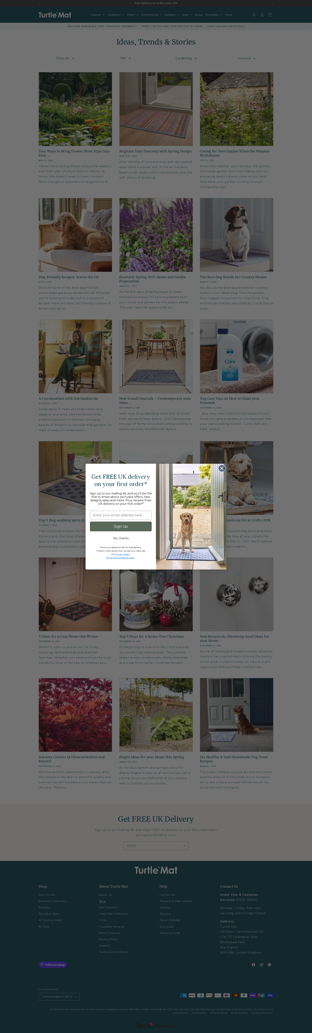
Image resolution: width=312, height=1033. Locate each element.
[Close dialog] (222, 468)
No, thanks (121, 538)
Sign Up (121, 526)
